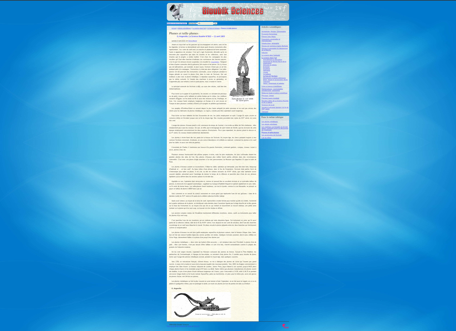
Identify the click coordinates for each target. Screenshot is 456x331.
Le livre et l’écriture (213, 28)
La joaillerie (267, 74)
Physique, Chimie (268, 96)
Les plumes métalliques (270, 122)
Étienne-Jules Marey (269, 37)
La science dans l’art (199, 28)
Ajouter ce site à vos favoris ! (177, 23)
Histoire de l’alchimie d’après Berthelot (275, 46)
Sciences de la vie (268, 105)
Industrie (265, 53)
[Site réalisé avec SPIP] (285, 328)
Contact (189, 326)
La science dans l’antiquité (271, 55)
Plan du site (171, 326)
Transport (266, 82)
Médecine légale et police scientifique (274, 93)
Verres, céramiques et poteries (273, 83)
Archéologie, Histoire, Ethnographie (274, 31)
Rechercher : (192, 23)
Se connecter (180, 326)
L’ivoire (265, 72)
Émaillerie (266, 69)
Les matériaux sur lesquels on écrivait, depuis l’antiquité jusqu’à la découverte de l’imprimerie (275, 128)
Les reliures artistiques (269, 124)
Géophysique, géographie (270, 43)
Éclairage (266, 67)
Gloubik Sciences (246, 9)
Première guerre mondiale (270, 98)
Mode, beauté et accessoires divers (275, 80)
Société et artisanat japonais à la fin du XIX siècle (275, 108)
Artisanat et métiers (270, 65)
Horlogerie (266, 70)
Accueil (174, 28)
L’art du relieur (266, 138)
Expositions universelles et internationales (271, 40)
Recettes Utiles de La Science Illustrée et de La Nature (275, 101)
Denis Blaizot (192, 41)
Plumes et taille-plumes (270, 132)
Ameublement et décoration (272, 60)
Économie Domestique (269, 34)
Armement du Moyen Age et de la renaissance (274, 62)
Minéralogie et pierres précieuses (274, 78)
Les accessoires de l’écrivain (272, 135)
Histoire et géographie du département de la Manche (275, 49)
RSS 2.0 (196, 326)
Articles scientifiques (184, 28)
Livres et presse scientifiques (272, 86)
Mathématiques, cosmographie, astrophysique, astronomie (272, 89)
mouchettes (215, 62)
